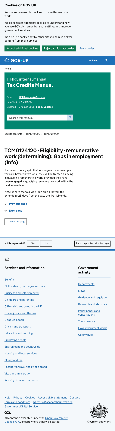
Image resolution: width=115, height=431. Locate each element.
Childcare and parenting (19, 299)
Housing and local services (20, 353)
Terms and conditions (17, 402)
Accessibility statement (52, 397)
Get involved (85, 334)
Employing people (15, 340)
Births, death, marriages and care (24, 286)
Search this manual (21, 117)
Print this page (17, 221)
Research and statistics (92, 304)
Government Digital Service (21, 406)
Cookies (30, 397)
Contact (75, 397)
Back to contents (13, 133)
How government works (92, 328)
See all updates (44, 106)
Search (70, 118)
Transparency (86, 321)
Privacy (17, 397)
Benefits (9, 279)
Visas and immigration (17, 373)
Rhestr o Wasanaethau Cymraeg (52, 402)
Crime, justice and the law (20, 313)
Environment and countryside (22, 346)
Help (7, 397)
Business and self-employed (21, 293)
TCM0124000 (51, 133)
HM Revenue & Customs (32, 97)
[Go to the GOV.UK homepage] (16, 60)
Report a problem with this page (92, 243)
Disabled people (14, 320)
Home (7, 68)
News (81, 290)
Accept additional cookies (22, 48)
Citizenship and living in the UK (23, 306)
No (48, 243)
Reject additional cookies (59, 48)
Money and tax (13, 360)
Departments (86, 284)
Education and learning (18, 333)
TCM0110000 (33, 133)
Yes (35, 243)
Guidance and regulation (93, 297)
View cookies (86, 48)
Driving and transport (17, 326)
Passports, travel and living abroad (25, 367)
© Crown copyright (99, 421)
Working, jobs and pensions (21, 380)
